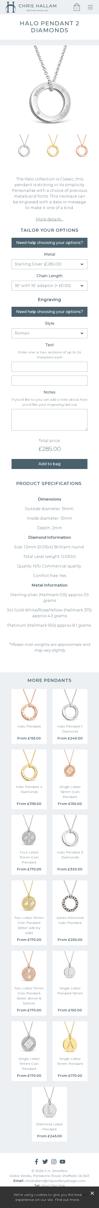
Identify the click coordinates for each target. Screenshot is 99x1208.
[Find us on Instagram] (54, 1162)
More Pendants (49, 680)
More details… (49, 219)
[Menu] (91, 7)
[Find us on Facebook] (36, 1162)
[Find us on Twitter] (45, 1162)
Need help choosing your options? (49, 242)
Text (49, 345)
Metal (49, 254)
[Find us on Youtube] (62, 1162)
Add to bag (49, 464)
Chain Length (49, 276)
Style (49, 323)
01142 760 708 (53, 1186)
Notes (49, 392)
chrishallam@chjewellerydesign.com (55, 1181)
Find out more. (67, 1199)
